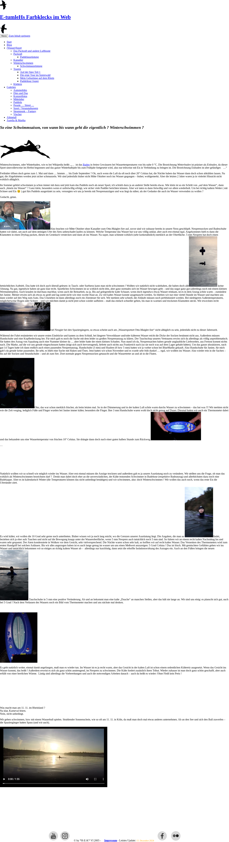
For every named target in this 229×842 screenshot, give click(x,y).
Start (9, 41)
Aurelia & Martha (16, 120)
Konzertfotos (20, 96)
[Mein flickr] (175, 840)
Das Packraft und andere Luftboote (31, 50)
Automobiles (20, 90)
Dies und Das (20, 93)
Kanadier (18, 60)
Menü (4, 36)
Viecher (17, 114)
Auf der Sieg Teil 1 (30, 72)
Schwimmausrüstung (31, 66)
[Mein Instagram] (65, 840)
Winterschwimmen (23, 63)
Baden (86, 164)
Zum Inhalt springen (19, 35)
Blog (9, 44)
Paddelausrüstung (29, 57)
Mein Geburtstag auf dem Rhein (37, 78)
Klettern (17, 84)
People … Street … (23, 105)
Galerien (11, 87)
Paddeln (17, 102)
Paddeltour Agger (29, 81)
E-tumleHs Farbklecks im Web (35, 17)
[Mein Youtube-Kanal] (53, 840)
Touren (17, 69)
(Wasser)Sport (14, 47)
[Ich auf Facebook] (162, 840)
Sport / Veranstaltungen (25, 108)
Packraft (17, 53)
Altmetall (11, 117)
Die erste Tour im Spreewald (35, 75)
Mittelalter (18, 99)
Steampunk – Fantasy (24, 111)
